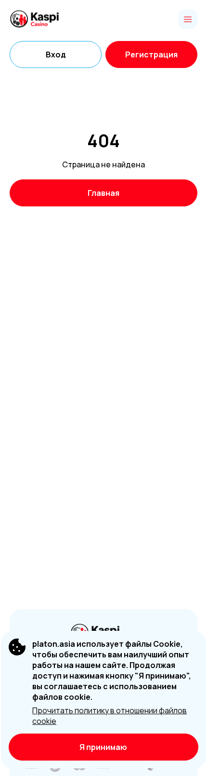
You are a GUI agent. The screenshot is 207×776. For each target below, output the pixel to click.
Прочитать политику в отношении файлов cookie (109, 715)
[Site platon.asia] (43, 19)
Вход (56, 54)
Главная (103, 193)
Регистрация (151, 54)
